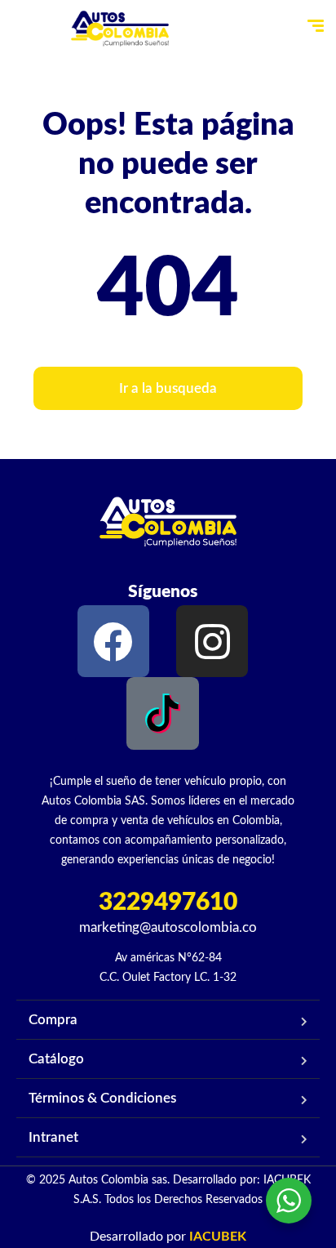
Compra (53, 1020)
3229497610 (168, 902)
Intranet (53, 1137)
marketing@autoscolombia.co (168, 927)
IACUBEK (217, 1236)
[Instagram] (212, 641)
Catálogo (56, 1059)
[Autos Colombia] (120, 28)
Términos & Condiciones (102, 1098)
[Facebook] (113, 641)
